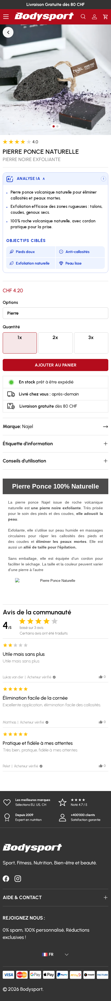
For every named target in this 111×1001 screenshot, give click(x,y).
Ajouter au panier (56, 365)
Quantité (11, 326)
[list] (55, 79)
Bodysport (31, 989)
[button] (105, 16)
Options (10, 302)
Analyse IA (31, 178)
